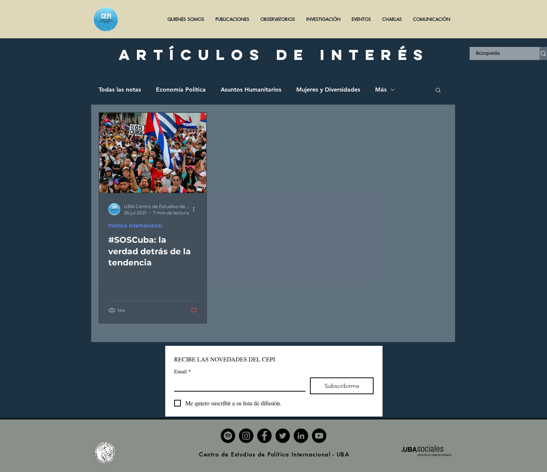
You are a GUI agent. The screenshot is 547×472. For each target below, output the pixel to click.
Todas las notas (120, 89)
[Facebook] (264, 435)
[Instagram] (246, 435)
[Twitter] (282, 435)
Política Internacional (135, 226)
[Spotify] (228, 435)
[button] (232, 19)
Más (381, 89)
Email (182, 371)
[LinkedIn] (301, 435)
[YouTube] (319, 435)
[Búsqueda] (543, 53)
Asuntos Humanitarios (251, 89)
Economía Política (181, 89)
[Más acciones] (196, 209)
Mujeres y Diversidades (328, 89)
